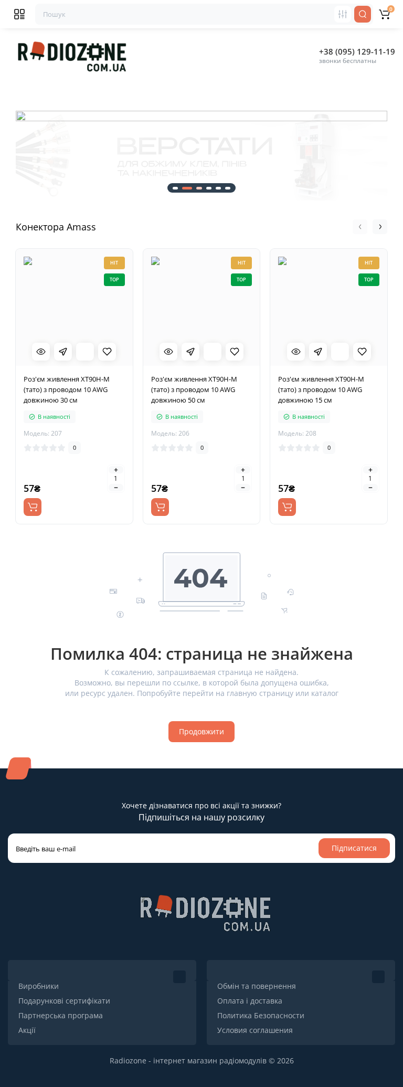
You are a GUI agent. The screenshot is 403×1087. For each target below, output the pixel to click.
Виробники (38, 986)
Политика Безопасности (260, 1015)
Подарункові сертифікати (64, 1001)
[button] (15, 155)
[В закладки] (107, 352)
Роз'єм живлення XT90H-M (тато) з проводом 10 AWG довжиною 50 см (194, 389)
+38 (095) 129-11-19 (357, 51)
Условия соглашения (255, 1030)
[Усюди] (342, 14)
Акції (27, 1030)
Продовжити (201, 731)
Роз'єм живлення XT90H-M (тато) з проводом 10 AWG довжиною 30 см (67, 389)
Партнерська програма (60, 1015)
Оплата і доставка (249, 1001)
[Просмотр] (41, 352)
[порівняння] (85, 352)
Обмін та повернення (256, 986)
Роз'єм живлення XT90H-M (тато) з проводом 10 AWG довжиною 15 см (321, 389)
